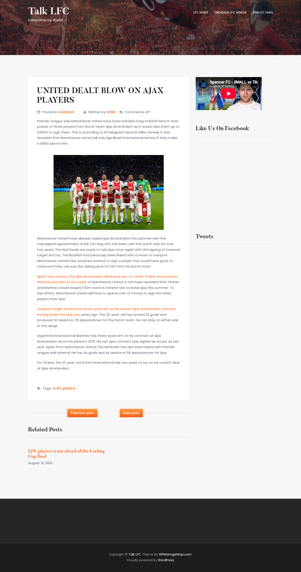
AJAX (56, 388)
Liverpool (66, 112)
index (110, 112)
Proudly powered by (150, 560)
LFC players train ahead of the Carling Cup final (66, 453)
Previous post (82, 413)
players (69, 388)
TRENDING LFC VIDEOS (230, 12)
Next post (131, 413)
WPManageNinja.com (175, 554)
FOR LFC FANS (263, 12)
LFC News (200, 12)
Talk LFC (48, 11)
